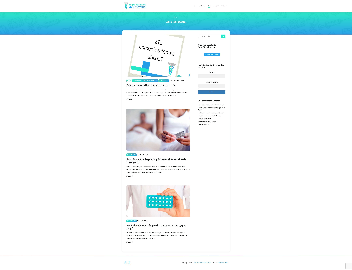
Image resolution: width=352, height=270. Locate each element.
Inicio (195, 6)
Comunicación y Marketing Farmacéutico (145, 81)
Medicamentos (131, 155)
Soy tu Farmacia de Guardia (202, 263)
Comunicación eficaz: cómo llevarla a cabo (211, 105)
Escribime (216, 6)
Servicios (224, 6)
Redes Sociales (163, 81)
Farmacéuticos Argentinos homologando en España (211, 109)
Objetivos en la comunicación (207, 122)
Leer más (129, 99)
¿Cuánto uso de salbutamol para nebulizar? (211, 113)
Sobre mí (202, 6)
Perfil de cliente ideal (204, 119)
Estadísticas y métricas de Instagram (209, 116)
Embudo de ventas (203, 125)
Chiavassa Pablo (223, 263)
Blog (209, 6)
